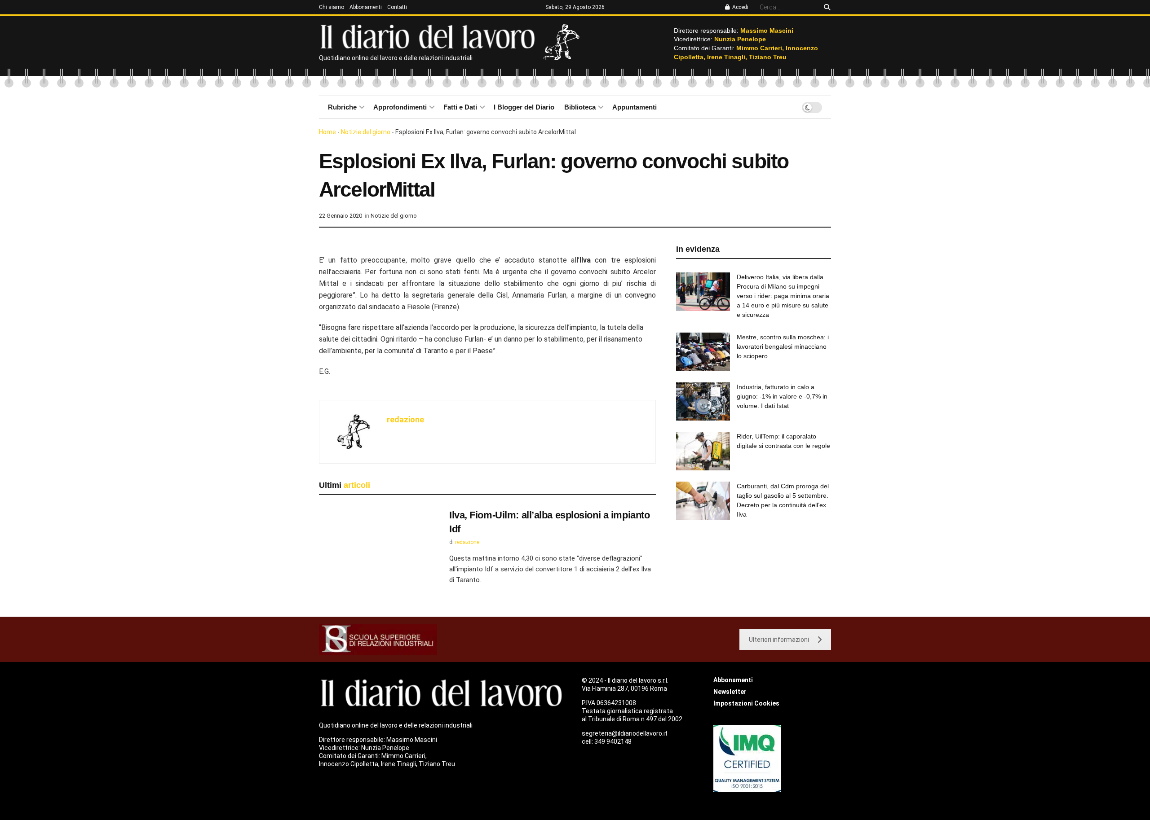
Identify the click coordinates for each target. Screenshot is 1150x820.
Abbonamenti (365, 7)
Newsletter (730, 691)
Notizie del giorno (365, 132)
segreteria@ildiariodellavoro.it (625, 733)
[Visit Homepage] (429, 36)
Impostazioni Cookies (746, 703)
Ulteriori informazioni (779, 639)
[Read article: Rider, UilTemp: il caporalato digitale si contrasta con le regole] (703, 451)
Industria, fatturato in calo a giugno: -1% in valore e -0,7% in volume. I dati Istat (782, 396)
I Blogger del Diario (524, 107)
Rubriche (342, 107)
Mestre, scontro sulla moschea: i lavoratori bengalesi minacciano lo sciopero (783, 346)
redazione (405, 419)
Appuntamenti (634, 107)
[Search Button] (825, 7)
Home (327, 132)
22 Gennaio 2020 (340, 215)
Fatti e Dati (460, 107)
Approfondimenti (400, 107)
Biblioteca (580, 107)
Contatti (397, 7)
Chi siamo (331, 7)
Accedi (739, 7)
